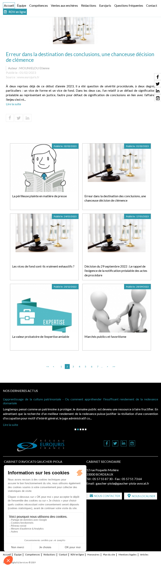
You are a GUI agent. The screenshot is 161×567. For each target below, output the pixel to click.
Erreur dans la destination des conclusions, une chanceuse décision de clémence (115, 198)
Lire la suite (13, 104)
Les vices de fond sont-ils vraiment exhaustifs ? (43, 266)
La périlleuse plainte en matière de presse (39, 196)
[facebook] (107, 443)
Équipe (21, 5)
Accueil (9, 5)
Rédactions (88, 5)
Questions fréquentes (128, 5)
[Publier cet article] (19, 118)
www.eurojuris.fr (28, 77)
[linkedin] (124, 443)
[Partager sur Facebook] (10, 118)
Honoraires (93, 554)
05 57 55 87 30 (102, 479)
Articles (144, 554)
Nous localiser (143, 496)
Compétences (38, 5)
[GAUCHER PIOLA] (41, 444)
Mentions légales (128, 554)
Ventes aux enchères (64, 5)
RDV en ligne (17, 12)
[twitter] (115, 443)
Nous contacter (107, 496)
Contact (151, 5)
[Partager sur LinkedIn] (27, 118)
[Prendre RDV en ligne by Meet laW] (132, 443)
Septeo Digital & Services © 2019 (19, 562)
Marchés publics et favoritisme (105, 336)
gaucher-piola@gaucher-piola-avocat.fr (122, 483)
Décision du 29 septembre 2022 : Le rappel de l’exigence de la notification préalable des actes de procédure (115, 270)
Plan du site (109, 554)
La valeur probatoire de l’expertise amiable (40, 336)
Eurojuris (105, 5)
